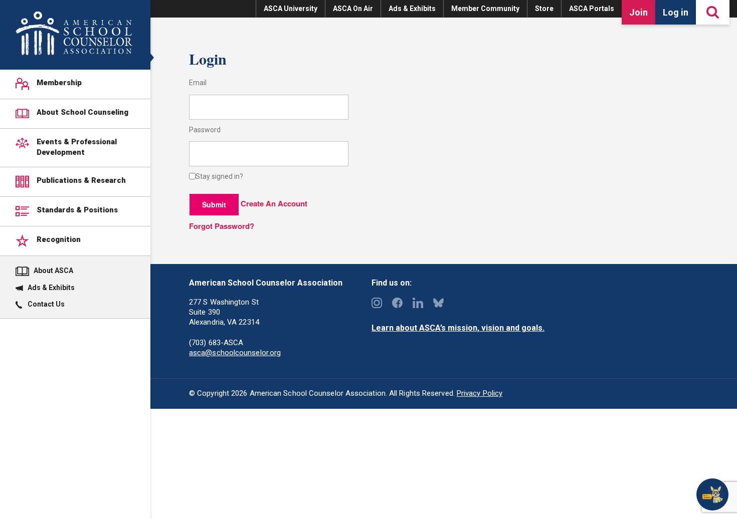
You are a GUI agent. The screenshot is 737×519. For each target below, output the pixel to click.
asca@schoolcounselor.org (235, 352)
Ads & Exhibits (412, 9)
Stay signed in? (219, 176)
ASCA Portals (591, 9)
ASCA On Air (353, 9)
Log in (675, 12)
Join (638, 12)
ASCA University (290, 9)
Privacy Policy (479, 393)
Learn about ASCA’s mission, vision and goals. (458, 328)
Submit (214, 204)
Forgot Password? (221, 225)
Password (205, 130)
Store (544, 9)
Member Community (485, 9)
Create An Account (274, 203)
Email (198, 83)
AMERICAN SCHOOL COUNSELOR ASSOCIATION (74, 33)
